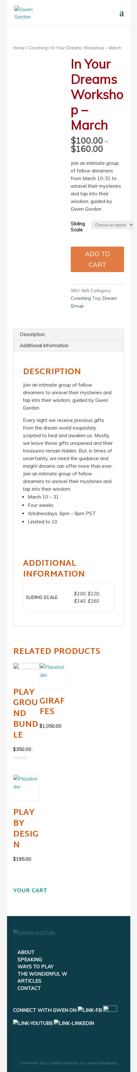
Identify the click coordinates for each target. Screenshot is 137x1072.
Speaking (30, 959)
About (26, 952)
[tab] (68, 334)
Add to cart (97, 259)
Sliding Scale (78, 227)
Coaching (38, 47)
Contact (29, 988)
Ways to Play (36, 966)
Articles (29, 981)
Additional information (44, 345)
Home (19, 47)
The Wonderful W (42, 974)
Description (32, 334)
